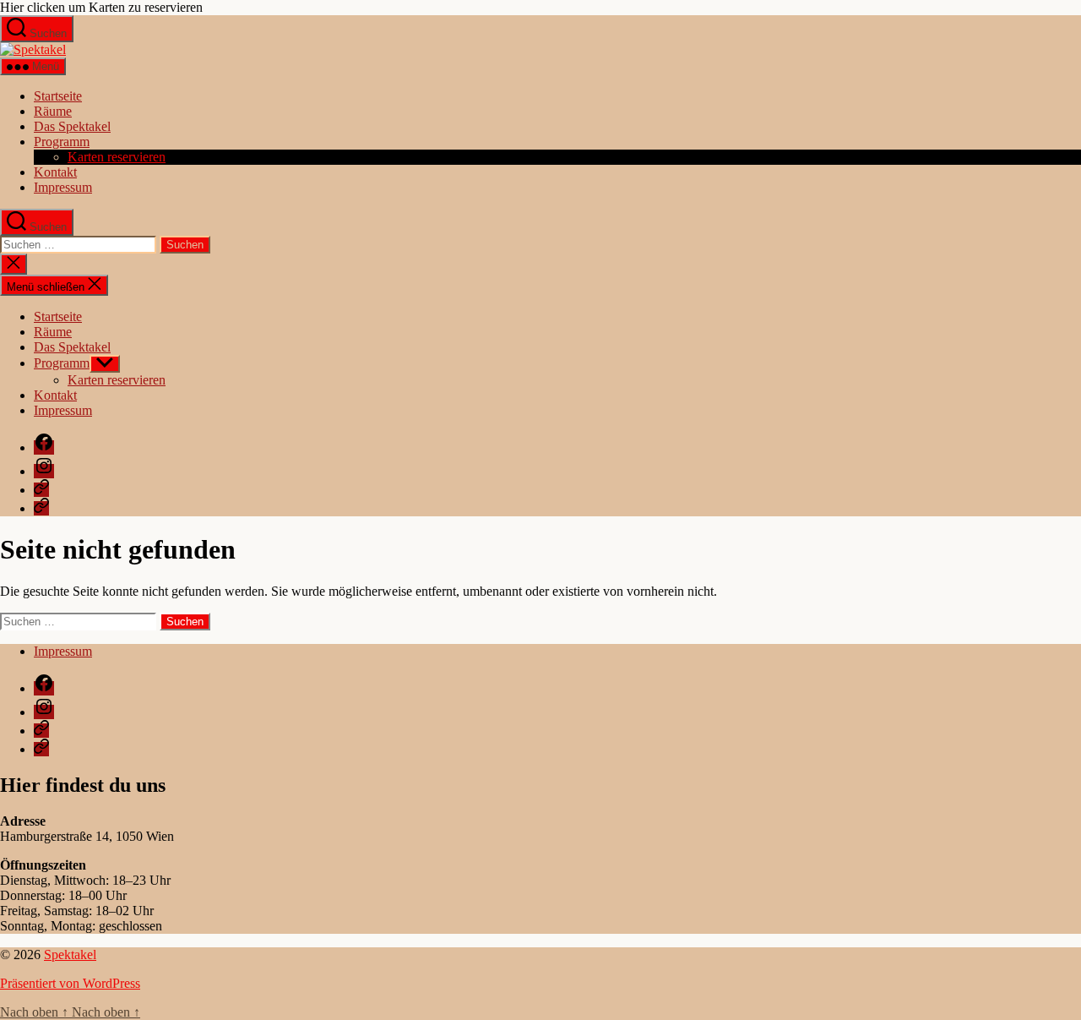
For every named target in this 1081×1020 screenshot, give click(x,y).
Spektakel (70, 954)
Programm (62, 141)
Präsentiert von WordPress (70, 983)
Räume (53, 111)
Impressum (63, 187)
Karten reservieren (117, 157)
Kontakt (55, 172)
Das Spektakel (72, 126)
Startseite (58, 96)
